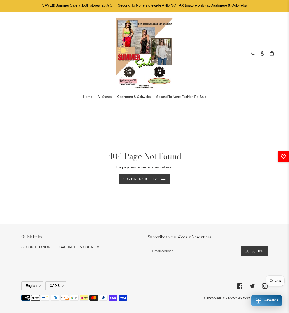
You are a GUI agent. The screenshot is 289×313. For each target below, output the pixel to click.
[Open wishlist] (283, 156)
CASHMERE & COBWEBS (79, 247)
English (31, 286)
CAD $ (55, 286)
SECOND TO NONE (37, 247)
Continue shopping (141, 179)
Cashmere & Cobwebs (228, 298)
